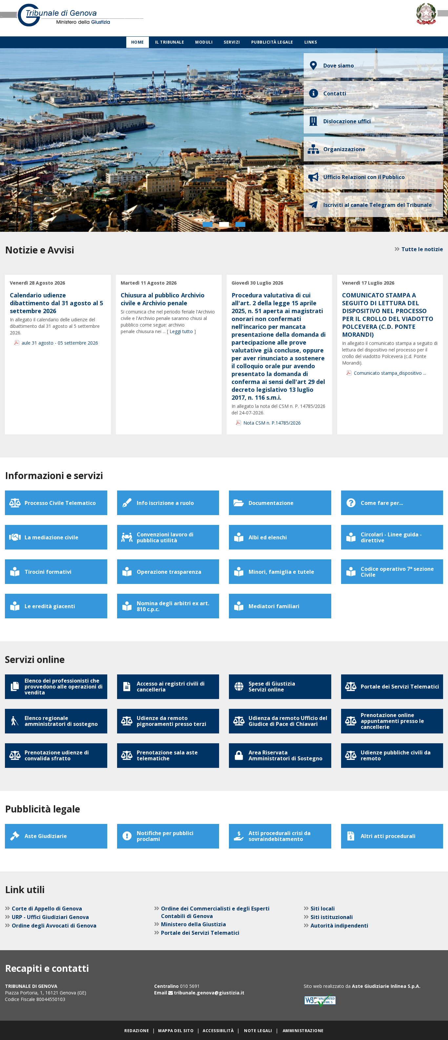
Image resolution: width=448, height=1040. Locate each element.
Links (310, 42)
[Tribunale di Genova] (93, 18)
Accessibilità (218, 1030)
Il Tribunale (169, 42)
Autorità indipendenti (339, 925)
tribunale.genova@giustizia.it (209, 993)
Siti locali (323, 908)
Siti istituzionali (332, 917)
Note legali (258, 1030)
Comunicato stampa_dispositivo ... (390, 373)
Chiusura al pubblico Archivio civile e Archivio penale (163, 299)
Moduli (204, 42)
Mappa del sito (175, 1030)
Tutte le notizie (422, 249)
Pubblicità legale (272, 42)
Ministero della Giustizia (193, 924)
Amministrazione (303, 1030)
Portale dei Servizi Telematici (200, 932)
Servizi (232, 42)
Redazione (136, 1030)
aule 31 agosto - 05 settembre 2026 (60, 343)
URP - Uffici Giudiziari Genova (50, 917)
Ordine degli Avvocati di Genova (54, 925)
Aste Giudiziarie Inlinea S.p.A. (386, 986)
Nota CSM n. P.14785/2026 (272, 423)
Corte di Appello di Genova (47, 908)
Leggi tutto (181, 331)
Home (137, 42)
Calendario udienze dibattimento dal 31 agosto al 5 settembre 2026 (56, 303)
